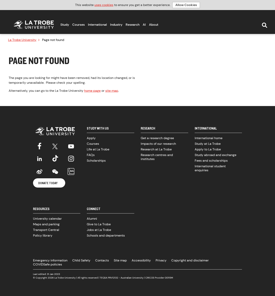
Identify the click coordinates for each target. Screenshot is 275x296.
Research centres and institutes (157, 157)
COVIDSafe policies (47, 264)
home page (92, 91)
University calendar (47, 218)
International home (208, 138)
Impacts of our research (158, 144)
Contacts (102, 260)
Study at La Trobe (208, 144)
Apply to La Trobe (208, 149)
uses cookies (103, 5)
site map (111, 91)
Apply (91, 138)
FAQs (91, 155)
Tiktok (55, 158)
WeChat (55, 171)
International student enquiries (210, 168)
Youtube (71, 145)
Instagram (71, 158)
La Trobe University (22, 40)
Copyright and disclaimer (190, 260)
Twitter (55, 145)
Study (64, 24)
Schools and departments (106, 235)
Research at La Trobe (156, 149)
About (153, 24)
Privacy (161, 260)
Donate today (48, 183)
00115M (169, 277)
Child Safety (81, 260)
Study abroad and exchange (215, 155)
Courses (78, 24)
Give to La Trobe (99, 224)
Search (265, 25)
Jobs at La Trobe (99, 230)
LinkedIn (39, 158)
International (97, 24)
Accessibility (141, 260)
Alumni (92, 218)
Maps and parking (46, 224)
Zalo (71, 171)
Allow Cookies (186, 5)
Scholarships (96, 160)
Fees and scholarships (211, 160)
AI (144, 24)
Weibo (39, 171)
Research (133, 24)
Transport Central (46, 230)
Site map (120, 260)
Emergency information (50, 260)
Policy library (42, 235)
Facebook (39, 145)
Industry (116, 24)
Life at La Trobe (98, 149)
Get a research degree (157, 138)
